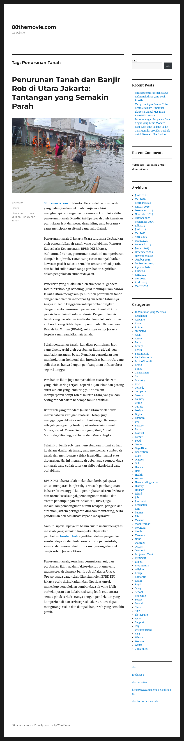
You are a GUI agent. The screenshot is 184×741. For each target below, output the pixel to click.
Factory (139, 425)
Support (139, 622)
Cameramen (142, 372)
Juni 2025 (140, 229)
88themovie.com (34, 27)
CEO (137, 384)
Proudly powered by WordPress (52, 725)
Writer (138, 645)
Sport (138, 618)
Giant (138, 455)
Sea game (140, 595)
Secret (138, 599)
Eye (137, 421)
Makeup (139, 520)
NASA (138, 539)
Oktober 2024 (142, 259)
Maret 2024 (141, 286)
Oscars (139, 546)
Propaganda (142, 565)
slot (134, 667)
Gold (137, 463)
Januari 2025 (142, 248)
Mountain (140, 527)
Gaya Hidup (141, 448)
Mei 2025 (140, 233)
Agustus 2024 (143, 267)
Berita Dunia (142, 353)
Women (139, 641)
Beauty (139, 346)
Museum (140, 535)
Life (137, 516)
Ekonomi (140, 418)
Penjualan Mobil (144, 554)
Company (140, 391)
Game (138, 444)
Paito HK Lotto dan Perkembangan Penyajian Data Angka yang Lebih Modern (152, 119)
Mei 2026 (140, 199)
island (138, 493)
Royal (138, 584)
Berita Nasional (143, 357)
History (139, 486)
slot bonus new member (146, 701)
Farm (138, 429)
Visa (137, 633)
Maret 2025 (141, 240)
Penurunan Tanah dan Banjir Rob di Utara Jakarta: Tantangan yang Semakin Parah (66, 92)
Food (138, 440)
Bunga (138, 368)
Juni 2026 (140, 195)
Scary (138, 588)
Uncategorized (143, 629)
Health (139, 474)
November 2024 (144, 255)
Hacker (139, 467)
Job (137, 497)
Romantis (140, 576)
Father (138, 437)
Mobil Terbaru (143, 524)
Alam (138, 323)
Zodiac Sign (141, 648)
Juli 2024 (140, 271)
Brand (138, 365)
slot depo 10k (139, 682)
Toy (137, 626)
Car (137, 376)
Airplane (140, 319)
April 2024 (141, 282)
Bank (138, 342)
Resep (138, 573)
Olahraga (140, 542)
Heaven (139, 478)
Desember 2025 (144, 210)
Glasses (139, 459)
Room (138, 580)
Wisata (139, 637)
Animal (139, 327)
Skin (137, 611)
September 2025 (144, 221)
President (140, 558)
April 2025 (141, 237)
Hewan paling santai (146, 482)
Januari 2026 (142, 206)
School (139, 592)
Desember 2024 (144, 252)
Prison (138, 561)
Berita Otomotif (144, 361)
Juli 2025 (140, 225)
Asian (138, 334)
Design (139, 410)
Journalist (140, 501)
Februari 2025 (143, 244)
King (137, 508)
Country (139, 399)
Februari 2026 (143, 202)
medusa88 (138, 674)
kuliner (139, 512)
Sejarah (139, 603)
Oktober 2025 (142, 218)
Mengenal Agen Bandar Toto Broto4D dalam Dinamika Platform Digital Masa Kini (151, 108)
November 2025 (144, 214)
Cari (134, 60)
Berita (15, 207)
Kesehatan (141, 505)
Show (138, 607)
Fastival (139, 433)
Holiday (139, 489)
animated (140, 331)
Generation (141, 452)
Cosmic (139, 395)
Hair (137, 471)
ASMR (138, 338)
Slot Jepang (141, 614)
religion (139, 569)
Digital (138, 414)
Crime (138, 402)
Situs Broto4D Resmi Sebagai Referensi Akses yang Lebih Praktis (151, 96)
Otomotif (140, 550)
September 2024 (144, 263)
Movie (138, 531)
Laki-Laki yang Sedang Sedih (151, 126)
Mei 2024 (140, 278)
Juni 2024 (140, 274)
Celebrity (140, 380)
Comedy (139, 387)
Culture (139, 406)
